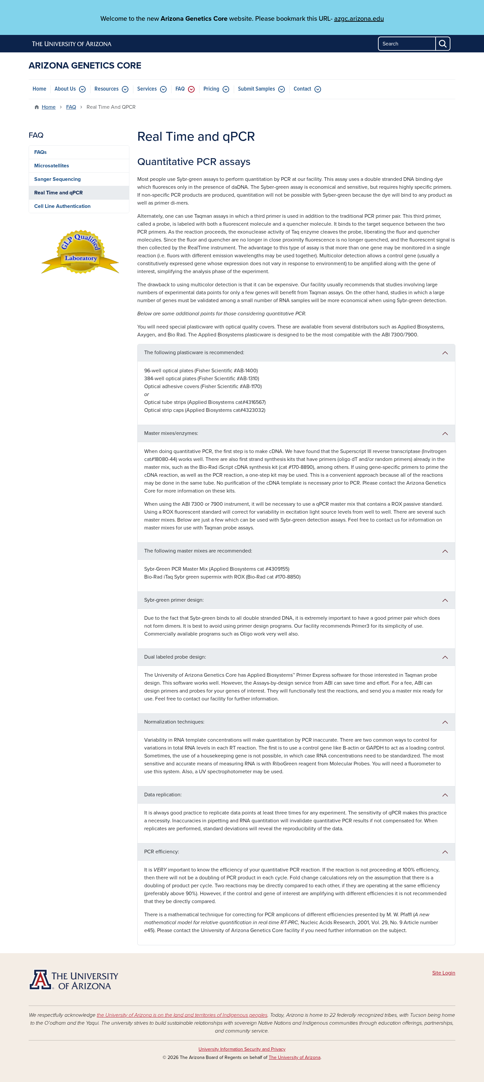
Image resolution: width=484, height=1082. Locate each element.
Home (39, 89)
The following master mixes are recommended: (198, 551)
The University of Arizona (294, 1057)
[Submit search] (443, 44)
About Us (65, 89)
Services (147, 89)
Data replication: (163, 794)
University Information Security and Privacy (242, 1049)
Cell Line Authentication (62, 206)
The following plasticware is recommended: (194, 352)
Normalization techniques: (174, 722)
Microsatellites (51, 165)
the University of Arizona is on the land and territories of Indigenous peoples (182, 1015)
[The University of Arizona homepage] (72, 44)
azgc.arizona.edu (359, 19)
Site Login (443, 973)
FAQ (180, 89)
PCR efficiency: (161, 851)
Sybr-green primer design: (174, 600)
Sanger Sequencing (57, 179)
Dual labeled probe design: (175, 657)
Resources (106, 89)
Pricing (211, 89)
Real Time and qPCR (58, 192)
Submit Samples (256, 89)
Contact (302, 89)
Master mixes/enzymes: (171, 433)
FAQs (40, 152)
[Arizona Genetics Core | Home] (97, 979)
